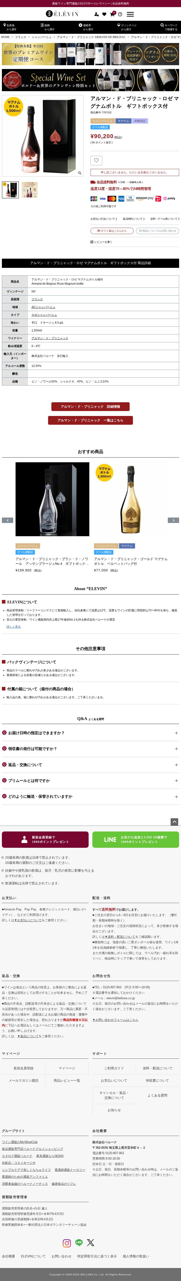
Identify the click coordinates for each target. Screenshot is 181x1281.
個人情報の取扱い (136, 1256)
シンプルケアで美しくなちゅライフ (26, 1170)
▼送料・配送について (120, 936)
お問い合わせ (61, 1256)
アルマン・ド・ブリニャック (50, 338)
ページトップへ (174, 822)
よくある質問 (157, 1095)
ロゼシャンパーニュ (44, 315)
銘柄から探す (50, 27)
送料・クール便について (163, 218)
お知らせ (114, 1110)
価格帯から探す (88, 27)
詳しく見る (14, 626)
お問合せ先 (101, 976)
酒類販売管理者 (15, 1197)
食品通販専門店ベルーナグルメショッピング (32, 1149)
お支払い (9, 898)
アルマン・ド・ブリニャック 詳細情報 (90, 406)
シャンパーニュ (42, 37)
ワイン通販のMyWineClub (19, 1142)
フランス (20, 37)
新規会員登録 (23, 1068)
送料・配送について (158, 1068)
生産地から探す (12, 27)
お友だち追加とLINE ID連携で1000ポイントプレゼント (144, 839)
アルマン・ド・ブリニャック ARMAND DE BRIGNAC (91, 37)
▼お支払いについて (28, 920)
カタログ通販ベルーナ (17, 1156)
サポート (99, 1053)
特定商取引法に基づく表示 (97, 1256)
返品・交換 (11, 976)
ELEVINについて (33, 1256)
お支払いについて (114, 1080)
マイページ (11, 1053)
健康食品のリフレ (64, 1184)
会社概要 (99, 1131)
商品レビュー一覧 (67, 1080)
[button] (7, 520)
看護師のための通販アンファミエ (25, 1176)
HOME (5, 37)
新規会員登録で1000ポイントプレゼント (50, 839)
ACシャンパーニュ (43, 307)
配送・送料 (101, 898)
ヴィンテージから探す (128, 27)
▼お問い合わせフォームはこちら (115, 1020)
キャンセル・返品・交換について (114, 1095)
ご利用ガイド (114, 1068)
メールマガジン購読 (23, 1080)
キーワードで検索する (171, 27)
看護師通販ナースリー (70, 1170)
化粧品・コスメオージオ (19, 1163)
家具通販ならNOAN (49, 1156)
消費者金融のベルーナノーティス (25, 1184)
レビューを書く (103, 241)
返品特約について (132, 218)
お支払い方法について (102, 218)
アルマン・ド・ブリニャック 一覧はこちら (90, 420)
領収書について (157, 1080)
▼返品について (28, 1036)
